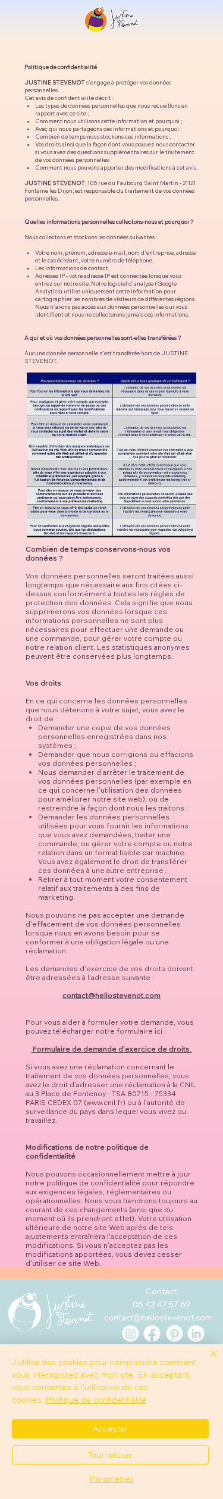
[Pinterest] (174, 1333)
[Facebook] (152, 1333)
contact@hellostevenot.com (111, 995)
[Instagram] (130, 1333)
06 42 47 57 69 (161, 1304)
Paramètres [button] (112, 1478)
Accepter (110, 1428)
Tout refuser (110, 1455)
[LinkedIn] (196, 1333)
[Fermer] (206, 1361)
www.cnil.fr (104, 1102)
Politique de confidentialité (96, 1399)
